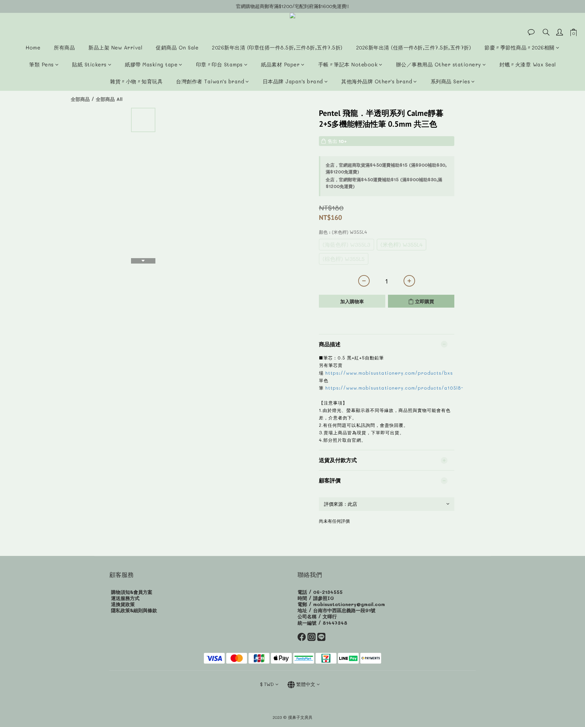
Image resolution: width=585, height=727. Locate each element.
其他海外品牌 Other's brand (376, 81)
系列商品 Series (450, 81)
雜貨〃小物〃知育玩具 (136, 81)
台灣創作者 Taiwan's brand (210, 81)
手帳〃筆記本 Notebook (348, 64)
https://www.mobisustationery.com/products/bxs (389, 373)
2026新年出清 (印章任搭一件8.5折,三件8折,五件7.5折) (277, 47)
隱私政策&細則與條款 (134, 610)
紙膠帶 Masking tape (151, 64)
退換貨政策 (123, 604)
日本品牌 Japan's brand (293, 81)
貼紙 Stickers (89, 64)
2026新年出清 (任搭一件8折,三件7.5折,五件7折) (413, 47)
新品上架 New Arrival (115, 47)
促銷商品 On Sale (177, 47)
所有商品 (64, 47)
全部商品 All (109, 99)
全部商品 (80, 99)
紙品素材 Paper (280, 64)
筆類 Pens (41, 64)
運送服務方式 (125, 598)
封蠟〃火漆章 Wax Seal (527, 64)
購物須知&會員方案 (131, 592)
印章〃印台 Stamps (219, 64)
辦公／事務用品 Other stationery (438, 64)
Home (33, 47)
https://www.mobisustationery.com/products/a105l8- (393, 388)
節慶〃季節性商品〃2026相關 (519, 47)
